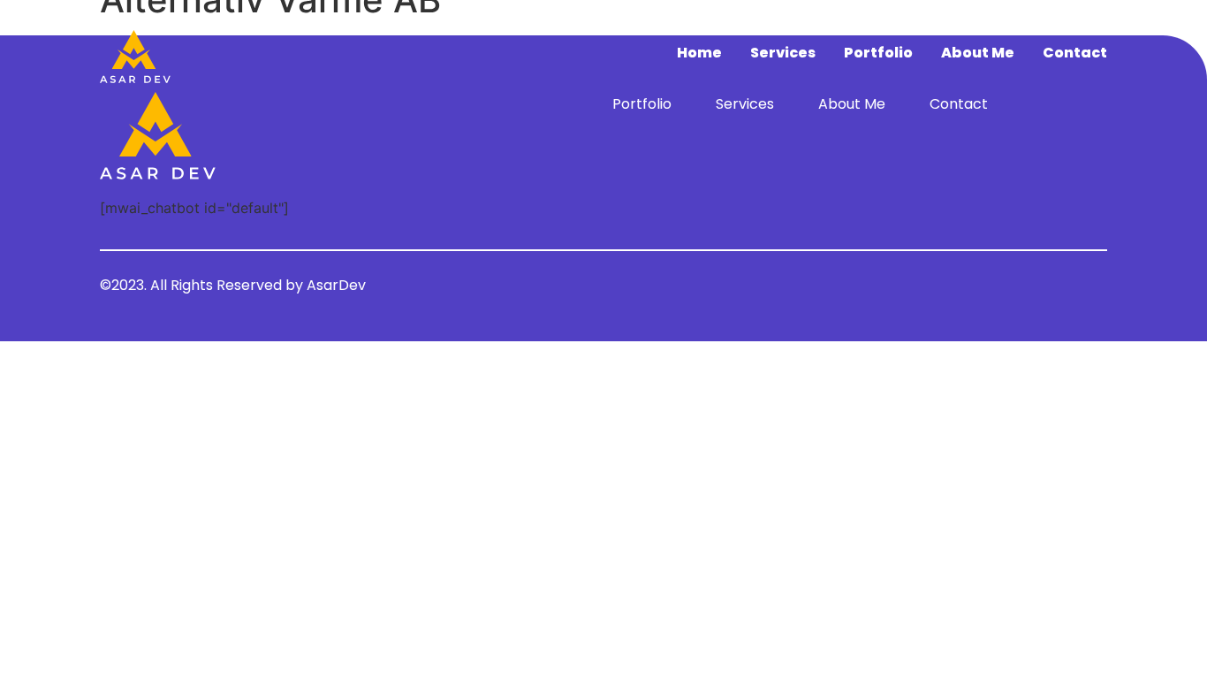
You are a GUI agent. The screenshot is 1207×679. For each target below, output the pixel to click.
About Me (977, 52)
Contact (1075, 52)
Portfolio (878, 52)
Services (783, 52)
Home (699, 52)
